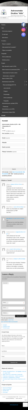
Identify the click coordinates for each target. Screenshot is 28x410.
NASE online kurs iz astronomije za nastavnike (12, 374)
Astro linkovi (5, 37)
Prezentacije (6, 94)
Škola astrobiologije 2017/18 (9, 85)
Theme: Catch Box (19, 398)
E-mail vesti (5, 34)
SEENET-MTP (6, 390)
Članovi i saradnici (6, 44)
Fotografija (6, 101)
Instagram (5, 325)
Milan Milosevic (9, 218)
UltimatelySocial (14, 405)
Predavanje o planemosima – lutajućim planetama (13, 376)
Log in (26, 400)
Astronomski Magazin (7, 387)
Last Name (4, 351)
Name (4, 302)
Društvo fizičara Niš (7, 389)
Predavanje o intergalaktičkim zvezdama (11, 377)
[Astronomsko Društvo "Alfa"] (4, 14)
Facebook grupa (6, 328)
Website (4, 142)
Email (6, 138)
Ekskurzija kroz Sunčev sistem (10, 72)
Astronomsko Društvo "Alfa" (17, 12)
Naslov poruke (6, 147)
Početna (3, 24)
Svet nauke (5, 392)
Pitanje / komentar (9, 151)
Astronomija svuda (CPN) (8, 81)
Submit (14, 169)
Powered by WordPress (10, 398)
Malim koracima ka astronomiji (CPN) (11, 69)
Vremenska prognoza (7, 31)
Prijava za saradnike (7, 50)
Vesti (2, 28)
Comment (5, 283)
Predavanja (5, 106)
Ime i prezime (8, 133)
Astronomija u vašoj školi (8, 76)
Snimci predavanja (6, 56)
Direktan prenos (6, 60)
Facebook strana (6, 326)
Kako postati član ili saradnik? (9, 47)
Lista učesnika (7, 88)
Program (6, 91)
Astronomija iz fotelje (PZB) (8, 112)
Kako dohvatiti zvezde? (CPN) (9, 66)
